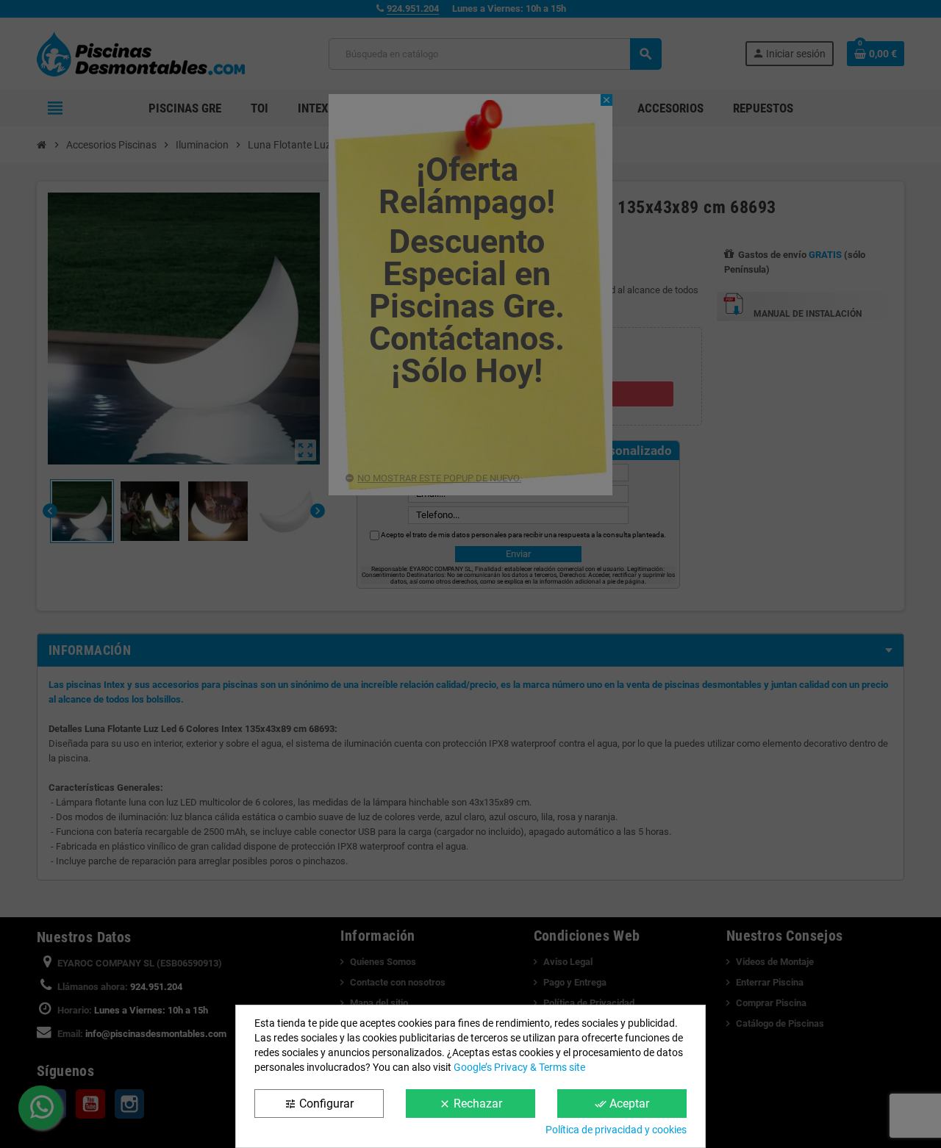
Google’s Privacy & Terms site (519, 1067)
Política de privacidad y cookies (616, 1130)
